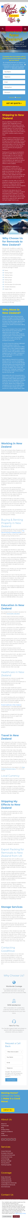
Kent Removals (5, 1186)
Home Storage (5, 1159)
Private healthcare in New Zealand (11, 705)
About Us (4, 1123)
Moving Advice (5, 1163)
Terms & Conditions (7, 1131)
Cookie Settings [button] (7, 1216)
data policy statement (18, 68)
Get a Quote (14, 15)
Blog (2, 1127)
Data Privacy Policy (20, 1213)
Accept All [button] (16, 1216)
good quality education (13, 613)
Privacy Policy (5, 1129)
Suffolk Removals (6, 1179)
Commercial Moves (6, 1157)
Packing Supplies (6, 1164)
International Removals (8, 1155)
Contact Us (4, 1135)
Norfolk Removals (6, 1181)
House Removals (6, 1151)
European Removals (7, 1153)
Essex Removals (6, 1177)
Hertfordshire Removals (8, 1185)
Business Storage (6, 1161)
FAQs (2, 1133)
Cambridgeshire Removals (9, 1183)
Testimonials (5, 1125)
